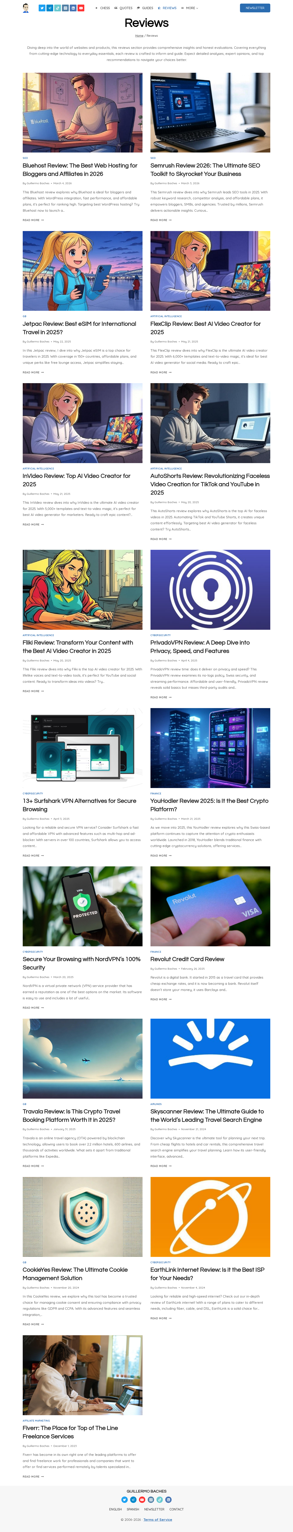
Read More (33, 220)
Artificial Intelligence (166, 316)
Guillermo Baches (38, 183)
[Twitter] (42, 8)
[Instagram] (65, 8)
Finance (155, 793)
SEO (25, 157)
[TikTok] (57, 8)
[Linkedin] (73, 8)
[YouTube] (81, 8)
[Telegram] (49, 8)
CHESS (105, 8)
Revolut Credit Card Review (187, 959)
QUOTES (126, 8)
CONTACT (176, 1509)
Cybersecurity (160, 635)
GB (24, 316)
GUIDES (147, 8)
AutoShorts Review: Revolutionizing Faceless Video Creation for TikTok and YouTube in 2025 (210, 484)
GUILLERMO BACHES (146, 1491)
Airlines (156, 1104)
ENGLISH (115, 1509)
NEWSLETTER (255, 8)
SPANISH (133, 1509)
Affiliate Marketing (36, 1420)
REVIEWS (169, 8)
